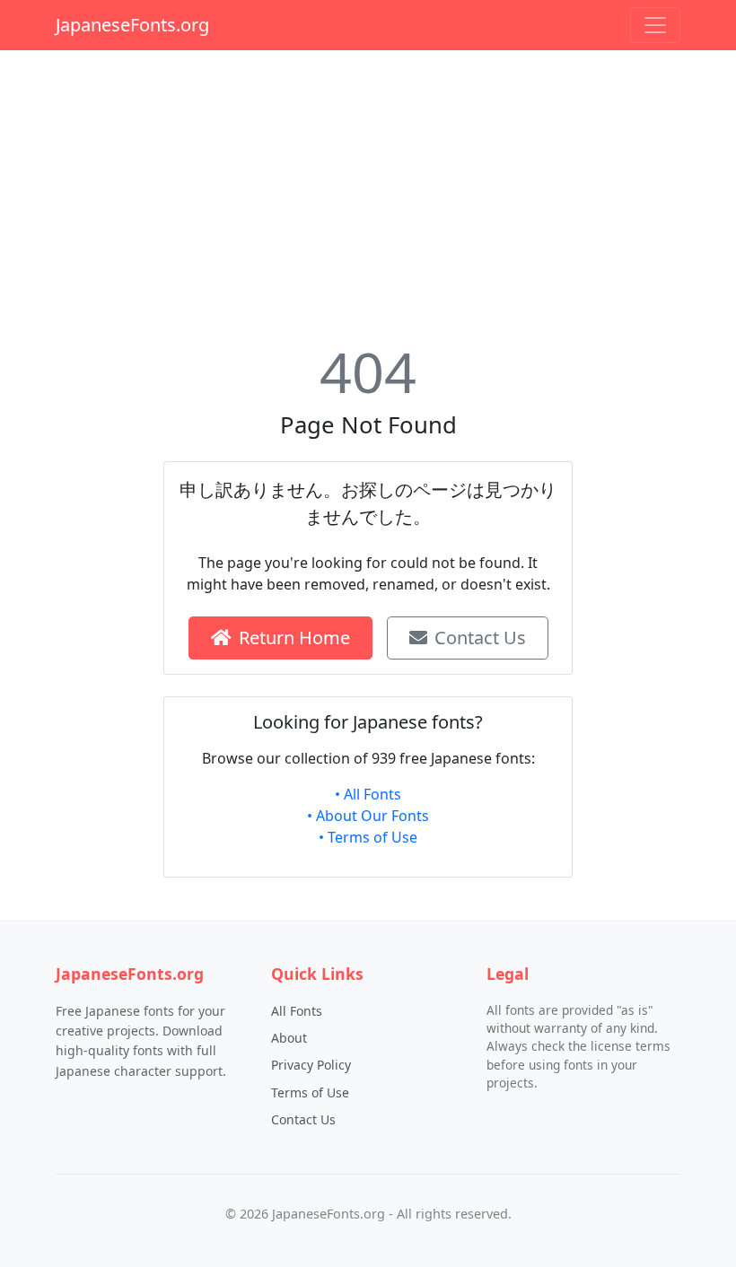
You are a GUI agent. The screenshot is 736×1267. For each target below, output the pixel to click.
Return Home (294, 637)
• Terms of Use (368, 837)
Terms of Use (310, 1092)
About (289, 1037)
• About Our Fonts (368, 816)
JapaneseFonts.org (132, 25)
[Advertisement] (368, 190)
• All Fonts (368, 794)
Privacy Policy (311, 1064)
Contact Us (480, 637)
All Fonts (296, 1010)
